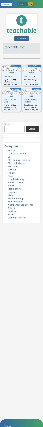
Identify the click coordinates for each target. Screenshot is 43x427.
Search (7, 124)
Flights (11, 172)
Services (12, 211)
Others (11, 208)
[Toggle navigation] (39, 3)
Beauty (11, 150)
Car (9, 156)
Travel (11, 214)
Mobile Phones (15, 201)
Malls (10, 195)
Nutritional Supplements (20, 204)
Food (10, 175)
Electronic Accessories (19, 159)
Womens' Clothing (17, 217)
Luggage (12, 192)
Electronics (13, 166)
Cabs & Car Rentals (17, 153)
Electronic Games (16, 163)
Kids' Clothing (15, 188)
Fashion (12, 169)
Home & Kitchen (16, 182)
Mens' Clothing (15, 198)
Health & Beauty (16, 179)
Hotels (11, 185)
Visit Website (21, 38)
